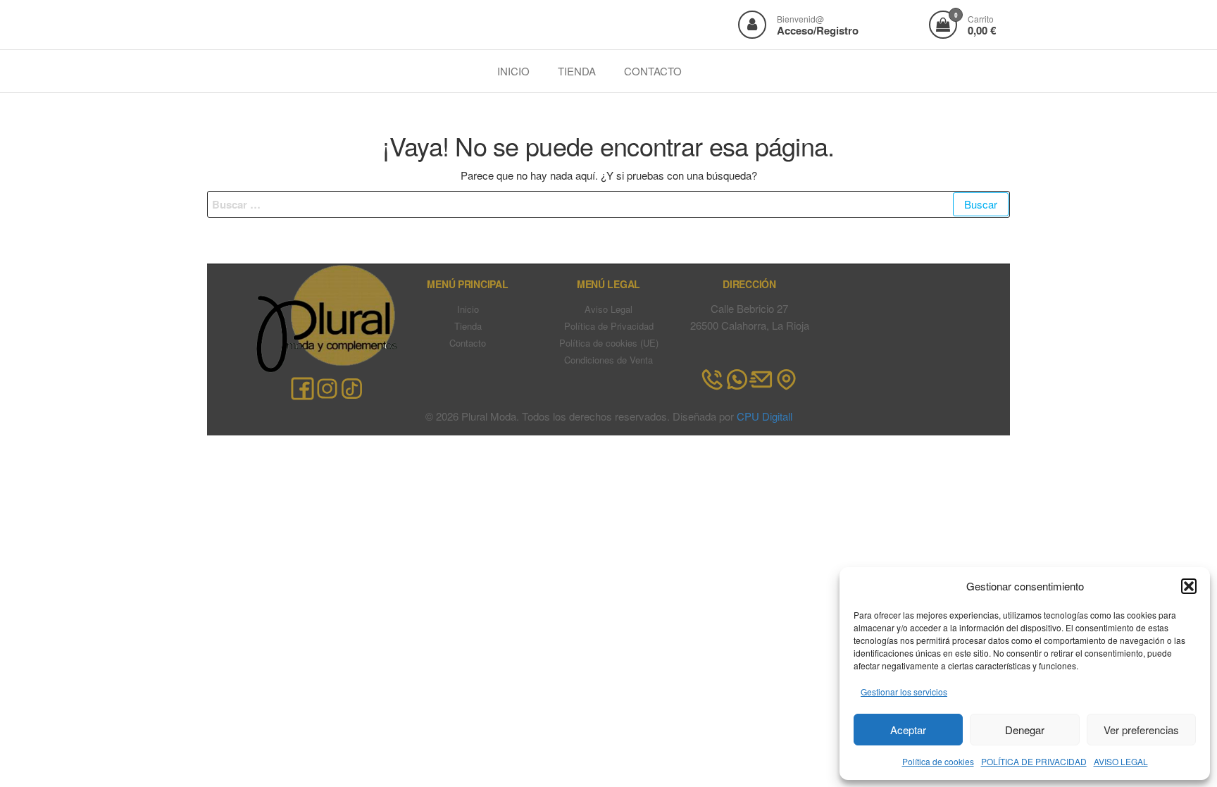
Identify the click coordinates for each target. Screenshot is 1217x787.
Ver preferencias (1141, 729)
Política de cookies (938, 761)
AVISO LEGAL (1121, 761)
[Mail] (761, 379)
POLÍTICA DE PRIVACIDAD (1034, 761)
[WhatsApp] (737, 379)
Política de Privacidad (609, 326)
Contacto (467, 342)
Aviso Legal (608, 309)
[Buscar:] (608, 204)
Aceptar (908, 729)
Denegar (1024, 729)
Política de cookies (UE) (609, 342)
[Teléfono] (712, 379)
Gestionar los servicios (904, 692)
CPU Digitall (764, 416)
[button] (1189, 586)
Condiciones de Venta (608, 359)
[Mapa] (786, 379)
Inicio (468, 309)
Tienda (468, 326)
